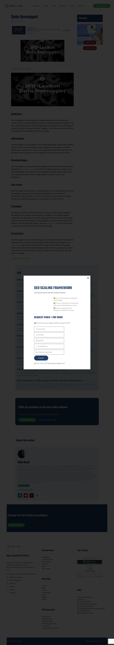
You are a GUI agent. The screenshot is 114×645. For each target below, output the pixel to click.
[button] (88, 278)
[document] (57, 322)
